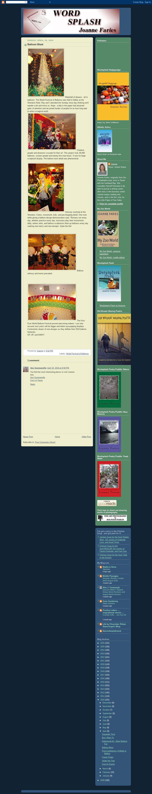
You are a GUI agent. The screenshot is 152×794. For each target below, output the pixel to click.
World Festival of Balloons (77, 354)
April (105, 731)
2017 (102, 675)
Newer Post (28, 437)
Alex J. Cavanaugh (111, 588)
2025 (102, 647)
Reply (32, 384)
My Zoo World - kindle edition (112, 258)
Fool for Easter (108, 764)
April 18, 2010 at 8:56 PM (58, 368)
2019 (102, 668)
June (105, 724)
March (106, 769)
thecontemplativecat (112, 631)
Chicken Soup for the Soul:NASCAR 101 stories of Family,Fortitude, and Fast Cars (113, 548)
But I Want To (108, 738)
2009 (102, 780)
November (107, 706)
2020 (102, 664)
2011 (102, 696)
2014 (102, 685)
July (105, 720)
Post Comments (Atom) (45, 442)
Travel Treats (107, 757)
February (107, 772)
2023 (102, 654)
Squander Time (108, 734)
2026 (102, 643)
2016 (102, 678)
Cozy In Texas (36, 380)
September (108, 713)
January (106, 776)
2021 (102, 661)
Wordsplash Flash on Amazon (112, 306)
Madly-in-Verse (109, 567)
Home (57, 437)
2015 (102, 682)
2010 (102, 700)
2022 (102, 657)
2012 (102, 693)
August (106, 717)
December (107, 703)
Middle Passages (110, 576)
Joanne (114, 164)
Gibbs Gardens (109, 603)
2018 (102, 671)
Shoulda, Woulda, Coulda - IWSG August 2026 (114, 579)
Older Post (86, 437)
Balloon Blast (107, 748)
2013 (102, 689)
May (105, 728)
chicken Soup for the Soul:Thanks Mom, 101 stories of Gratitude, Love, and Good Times (114, 539)
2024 (102, 650)
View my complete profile (111, 204)
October (106, 710)
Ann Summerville (38, 368)
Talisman (106, 569)
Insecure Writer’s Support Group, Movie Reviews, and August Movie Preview (114, 592)
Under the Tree (108, 761)
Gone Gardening (110, 601)
